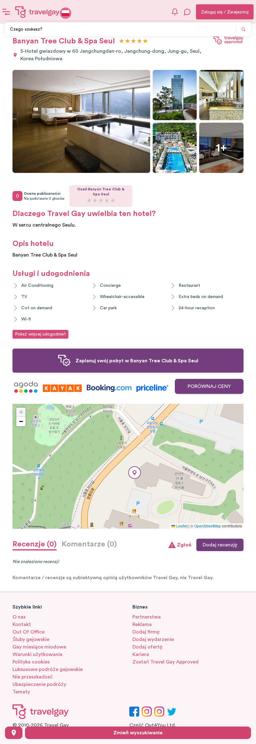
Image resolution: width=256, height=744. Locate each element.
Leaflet (181, 525)
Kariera (140, 654)
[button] (134, 472)
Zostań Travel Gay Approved (165, 661)
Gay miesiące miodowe (39, 646)
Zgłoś (184, 544)
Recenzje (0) (34, 544)
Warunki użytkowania (37, 654)
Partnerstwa (146, 616)
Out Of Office (28, 631)
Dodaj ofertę (147, 646)
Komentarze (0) (89, 544)
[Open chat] (187, 12)
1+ (221, 148)
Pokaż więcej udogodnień (40, 334)
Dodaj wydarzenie (153, 639)
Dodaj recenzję (220, 544)
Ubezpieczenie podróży (39, 684)
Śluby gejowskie (30, 639)
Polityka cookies (31, 661)
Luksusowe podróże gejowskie (47, 669)
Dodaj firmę (146, 631)
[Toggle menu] (6, 12)
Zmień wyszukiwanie (138, 732)
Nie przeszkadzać (32, 676)
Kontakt (21, 624)
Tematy (21, 691)
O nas (19, 616)
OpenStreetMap (207, 525)
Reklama (142, 624)
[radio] (122, 41)
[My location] (13, 733)
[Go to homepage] (37, 12)
